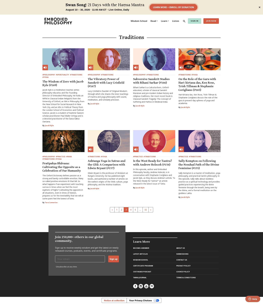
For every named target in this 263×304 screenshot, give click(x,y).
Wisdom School (139, 21)
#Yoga (45, 77)
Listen (175, 21)
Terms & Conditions (186, 277)
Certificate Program (143, 266)
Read (153, 21)
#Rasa (69, 156)
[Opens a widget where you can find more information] (252, 299)
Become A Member (141, 248)
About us (180, 248)
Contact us (181, 260)
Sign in (194, 21)
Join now (211, 21)
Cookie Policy (183, 272)
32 (145, 209)
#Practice (60, 156)
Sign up (114, 258)
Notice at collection (114, 300)
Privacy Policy (183, 266)
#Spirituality (62, 75)
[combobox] (183, 21)
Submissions (182, 254)
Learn (164, 21)
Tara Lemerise (51, 202)
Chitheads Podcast (142, 272)
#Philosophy (48, 75)
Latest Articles (140, 254)
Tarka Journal (140, 277)
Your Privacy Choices (140, 300)
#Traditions (76, 75)
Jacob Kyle (49, 125)
